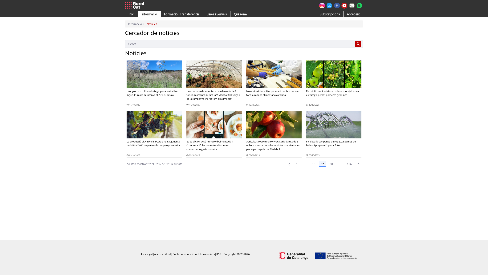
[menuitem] (182, 14)
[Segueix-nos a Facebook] (337, 5)
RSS (218, 254)
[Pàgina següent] (358, 164)
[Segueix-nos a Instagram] (322, 5)
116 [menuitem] (349, 164)
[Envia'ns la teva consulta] (352, 5)
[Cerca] (358, 44)
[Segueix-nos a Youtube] (344, 5)
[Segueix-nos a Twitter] (329, 5)
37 (322, 164)
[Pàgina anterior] (289, 164)
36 (313, 164)
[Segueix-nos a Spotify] (359, 5)
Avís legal (147, 254)
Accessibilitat (162, 254)
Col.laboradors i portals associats (194, 254)
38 (331, 164)
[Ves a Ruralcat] (135, 5)
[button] (131, 14)
